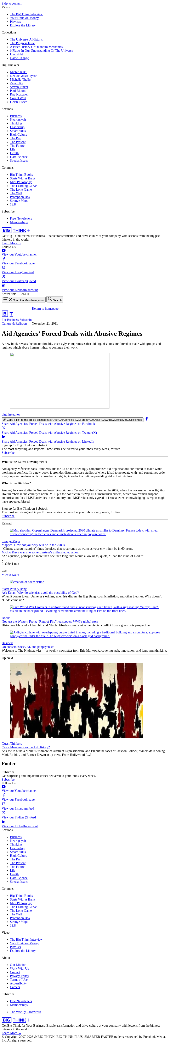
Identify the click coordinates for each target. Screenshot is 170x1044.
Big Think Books (21, 174)
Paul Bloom (18, 90)
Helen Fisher (18, 102)
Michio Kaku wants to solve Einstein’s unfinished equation (40, 552)
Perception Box (20, 197)
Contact (15, 972)
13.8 (13, 204)
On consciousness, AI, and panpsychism (28, 647)
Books (6, 618)
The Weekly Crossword (25, 1012)
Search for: (9, 294)
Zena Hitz (16, 83)
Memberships (19, 222)
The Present (18, 142)
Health (14, 153)
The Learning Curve (23, 186)
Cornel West (18, 98)
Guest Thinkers (12, 743)
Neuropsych (18, 119)
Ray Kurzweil (19, 94)
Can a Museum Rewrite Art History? (26, 747)
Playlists (15, 21)
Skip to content (11, 3)
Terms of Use (19, 979)
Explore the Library (23, 25)
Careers (15, 987)
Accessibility (18, 983)
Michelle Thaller (21, 79)
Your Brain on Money (24, 18)
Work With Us (19, 968)
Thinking (16, 123)
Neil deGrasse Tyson (23, 76)
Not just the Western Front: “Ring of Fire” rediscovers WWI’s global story (50, 621)
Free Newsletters (21, 218)
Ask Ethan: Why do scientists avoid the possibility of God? (40, 592)
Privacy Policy (19, 976)
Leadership (17, 127)
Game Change (19, 58)
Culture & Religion (14, 323)
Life (12, 149)
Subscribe (25, 319)
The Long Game (21, 189)
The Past (15, 138)
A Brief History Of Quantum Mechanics (36, 47)
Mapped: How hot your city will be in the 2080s (33, 545)
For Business (10, 319)
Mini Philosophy (21, 182)
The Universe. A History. (26, 39)
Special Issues (19, 160)
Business (16, 116)
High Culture (18, 134)
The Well (16, 193)
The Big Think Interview (26, 14)
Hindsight (16, 54)
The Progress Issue (22, 43)
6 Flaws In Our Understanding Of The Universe (41, 50)
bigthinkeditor (11, 414)
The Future (17, 145)
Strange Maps (19, 200)
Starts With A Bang (22, 178)
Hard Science (19, 157)
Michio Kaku (18, 72)
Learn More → (11, 243)
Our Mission (18, 964)
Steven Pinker (19, 87)
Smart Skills (18, 131)
